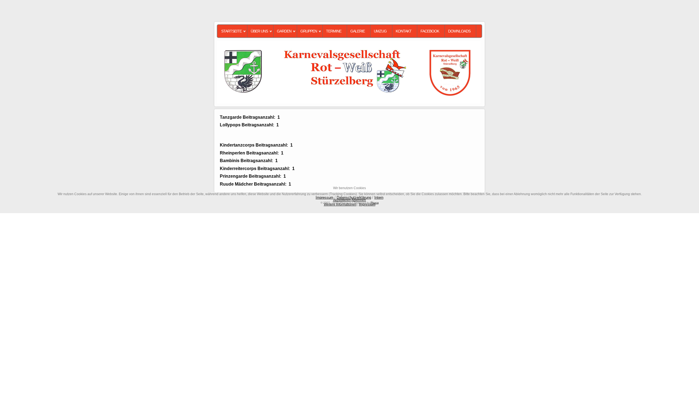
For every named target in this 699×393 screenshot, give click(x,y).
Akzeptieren (342, 200)
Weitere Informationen (340, 204)
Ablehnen (358, 200)
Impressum (367, 204)
